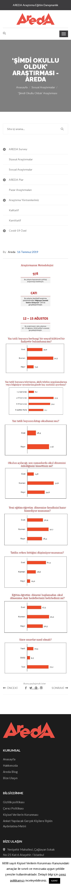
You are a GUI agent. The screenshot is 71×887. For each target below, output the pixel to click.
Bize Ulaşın (10, 778)
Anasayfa (22, 87)
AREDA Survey (18, 149)
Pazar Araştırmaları (20, 189)
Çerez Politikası (13, 808)
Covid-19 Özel (17, 230)
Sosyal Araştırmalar (43, 87)
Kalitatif (14, 210)
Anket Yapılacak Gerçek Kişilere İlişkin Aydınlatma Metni (27, 823)
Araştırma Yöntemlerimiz (24, 200)
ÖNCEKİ (12, 687)
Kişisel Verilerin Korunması (20, 814)
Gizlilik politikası (13, 802)
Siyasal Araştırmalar (21, 159)
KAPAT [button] (54, 881)
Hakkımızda (10, 765)
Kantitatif (15, 220)
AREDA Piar (16, 179)
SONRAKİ (58, 687)
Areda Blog (10, 771)
